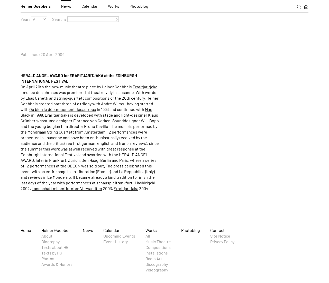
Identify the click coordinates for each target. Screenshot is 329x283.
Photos (47, 258)
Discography (156, 264)
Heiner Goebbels (36, 6)
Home (26, 230)
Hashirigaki (145, 182)
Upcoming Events (119, 235)
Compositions (158, 247)
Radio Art (153, 258)
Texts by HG (51, 252)
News (66, 6)
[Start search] (116, 19)
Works (113, 6)
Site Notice (220, 235)
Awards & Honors (56, 264)
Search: (59, 19)
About (46, 235)
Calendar (89, 6)
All (147, 235)
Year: (25, 19)
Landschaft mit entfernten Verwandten (67, 188)
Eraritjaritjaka (145, 86)
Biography (50, 241)
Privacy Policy (222, 241)
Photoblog (139, 6)
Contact (217, 230)
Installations (156, 252)
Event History (115, 241)
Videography (156, 269)
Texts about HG (55, 247)
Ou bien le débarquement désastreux (62, 109)
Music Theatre (158, 241)
